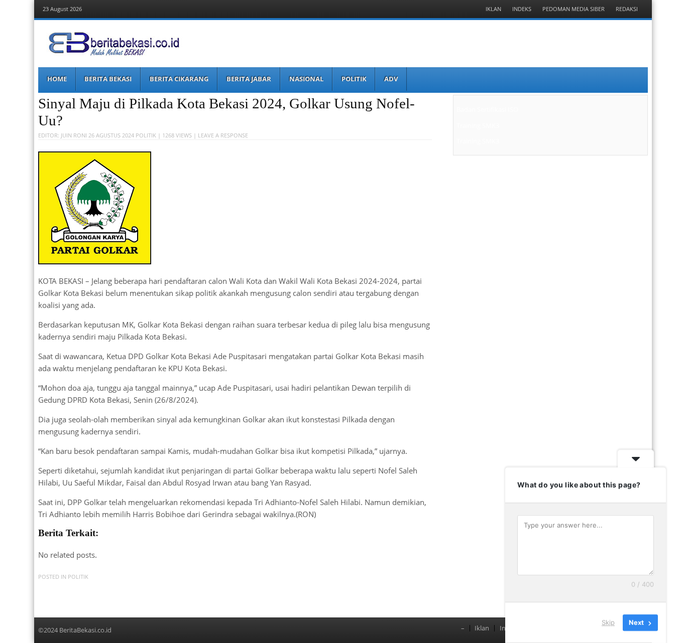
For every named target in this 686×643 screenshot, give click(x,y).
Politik (354, 78)
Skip (608, 622)
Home (57, 78)
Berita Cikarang (179, 78)
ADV (391, 78)
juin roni (74, 135)
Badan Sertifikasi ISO (487, 109)
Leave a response (223, 135)
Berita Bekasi (108, 78)
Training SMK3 (477, 125)
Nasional (306, 78)
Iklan (493, 9)
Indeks (521, 9)
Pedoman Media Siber (573, 9)
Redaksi (627, 9)
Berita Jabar (248, 78)
